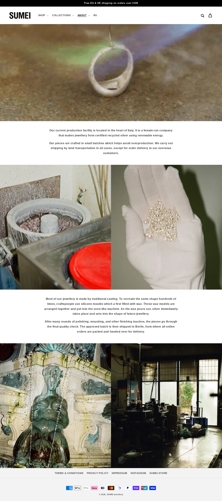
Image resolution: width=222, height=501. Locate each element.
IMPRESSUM (119, 473)
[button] (43, 15)
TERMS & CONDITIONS (69, 473)
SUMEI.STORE (158, 473)
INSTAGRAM (138, 473)
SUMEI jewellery (115, 494)
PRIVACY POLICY (97, 473)
